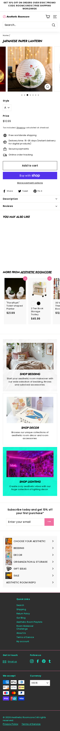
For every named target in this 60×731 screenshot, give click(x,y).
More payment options (30, 182)
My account (22, 641)
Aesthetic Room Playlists (29, 622)
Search (20, 605)
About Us (21, 633)
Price (6, 116)
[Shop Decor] (30, 410)
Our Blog (21, 617)
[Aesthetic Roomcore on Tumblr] (50, 661)
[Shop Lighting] (30, 464)
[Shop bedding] (30, 356)
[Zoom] (47, 87)
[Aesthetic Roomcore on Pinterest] (44, 661)
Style (6, 100)
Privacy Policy (10, 724)
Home (5, 35)
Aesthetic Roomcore (36, 272)
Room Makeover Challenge (25, 627)
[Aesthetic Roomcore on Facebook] (38, 661)
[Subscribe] (49, 522)
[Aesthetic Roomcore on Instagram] (32, 661)
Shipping (20, 127)
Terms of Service (25, 637)
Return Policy (23, 613)
